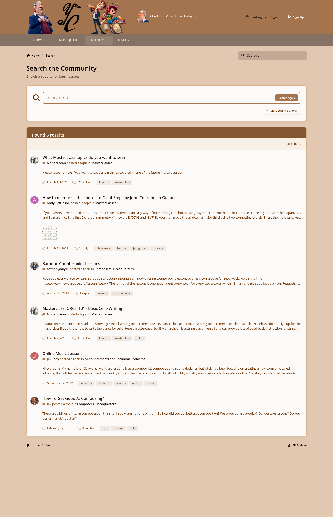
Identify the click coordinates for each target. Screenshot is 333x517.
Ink (49, 404)
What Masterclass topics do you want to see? (83, 157)
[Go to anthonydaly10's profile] (34, 266)
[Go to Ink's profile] (34, 401)
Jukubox (53, 359)
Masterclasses (101, 163)
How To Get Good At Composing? (73, 398)
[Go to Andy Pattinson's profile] (34, 200)
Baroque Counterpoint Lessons (71, 263)
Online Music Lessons (62, 353)
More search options (283, 110)
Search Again (287, 98)
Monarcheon (56, 163)
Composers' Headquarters (114, 269)
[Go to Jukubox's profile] (34, 356)
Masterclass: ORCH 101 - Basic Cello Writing (82, 308)
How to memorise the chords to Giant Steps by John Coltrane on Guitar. (108, 197)
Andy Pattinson (58, 203)
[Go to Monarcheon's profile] (34, 160)
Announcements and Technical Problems (115, 359)
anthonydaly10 (58, 269)
